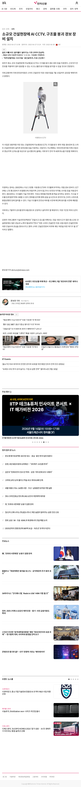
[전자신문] (40, 3)
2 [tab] (35, 442)
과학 (65, 9)
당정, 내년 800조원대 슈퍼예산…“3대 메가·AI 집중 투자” (26, 464)
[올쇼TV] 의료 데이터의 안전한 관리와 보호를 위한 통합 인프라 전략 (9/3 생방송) (33, 364)
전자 (20, 9)
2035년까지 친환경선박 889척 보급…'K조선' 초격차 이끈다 (27, 528)
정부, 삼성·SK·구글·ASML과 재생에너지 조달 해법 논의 (26, 520)
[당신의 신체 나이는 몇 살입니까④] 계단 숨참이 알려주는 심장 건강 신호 (32, 512)
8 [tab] (48, 442)
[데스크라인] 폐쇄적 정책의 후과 (23, 303)
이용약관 (13, 777)
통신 (38, 9)
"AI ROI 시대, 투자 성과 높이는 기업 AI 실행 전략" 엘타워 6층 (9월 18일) (30, 369)
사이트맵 (44, 777)
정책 (12, 29)
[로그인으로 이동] (77, 3)
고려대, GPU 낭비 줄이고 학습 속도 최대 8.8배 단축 (24, 480)
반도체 (13, 9)
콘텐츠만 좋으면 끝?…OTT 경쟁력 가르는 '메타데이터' (23, 652)
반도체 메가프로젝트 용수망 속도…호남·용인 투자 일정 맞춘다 (28, 456)
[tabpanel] (40, 417)
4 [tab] (39, 442)
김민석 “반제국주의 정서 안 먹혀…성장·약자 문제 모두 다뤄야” (28, 472)
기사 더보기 (24, 301)
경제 (45, 9)
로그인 (5, 777)
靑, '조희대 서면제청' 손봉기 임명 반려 (19, 504)
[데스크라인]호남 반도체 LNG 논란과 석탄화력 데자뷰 (25, 496)
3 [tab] (37, 442)
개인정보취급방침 (24, 777)
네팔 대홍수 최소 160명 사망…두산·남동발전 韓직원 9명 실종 (28, 488)
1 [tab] (32, 442)
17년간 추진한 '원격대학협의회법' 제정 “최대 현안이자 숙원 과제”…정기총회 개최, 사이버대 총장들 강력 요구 (26, 633)
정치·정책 (74, 9)
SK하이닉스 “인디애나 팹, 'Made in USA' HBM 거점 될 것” (25, 593)
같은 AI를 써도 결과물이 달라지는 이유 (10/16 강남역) (23, 52)
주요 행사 (6, 392)
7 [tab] (46, 442)
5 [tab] (41, 442)
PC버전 (52, 777)
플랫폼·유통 (55, 9)
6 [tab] (43, 442)
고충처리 (35, 777)
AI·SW (4, 9)
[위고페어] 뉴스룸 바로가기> (35, 287)
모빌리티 (29, 9)
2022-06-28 (53, 45)
